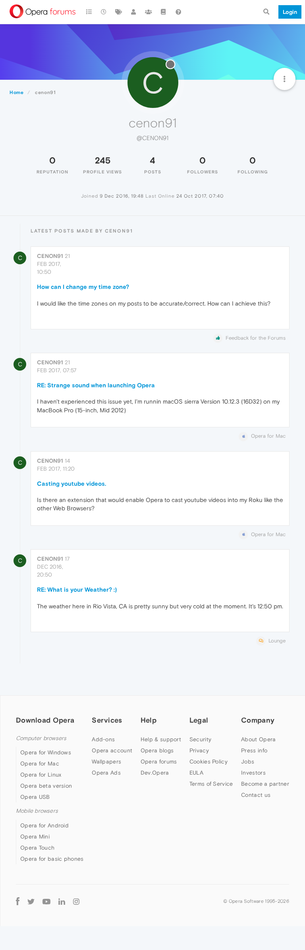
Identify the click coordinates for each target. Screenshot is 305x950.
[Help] (178, 12)
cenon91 (50, 256)
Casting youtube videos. (71, 483)
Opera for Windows (45, 752)
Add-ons (103, 739)
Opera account (112, 750)
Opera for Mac (39, 763)
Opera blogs (157, 750)
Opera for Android (44, 825)
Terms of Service (211, 784)
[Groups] (148, 12)
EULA (196, 772)
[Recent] (104, 12)
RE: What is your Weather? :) (77, 589)
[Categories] (89, 12)
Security (200, 739)
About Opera (258, 739)
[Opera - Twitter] (31, 901)
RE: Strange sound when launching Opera (96, 385)
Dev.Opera (155, 772)
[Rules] (163, 12)
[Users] (133, 12)
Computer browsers (41, 738)
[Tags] (118, 12)
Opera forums (159, 761)
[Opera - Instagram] (76, 901)
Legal (198, 720)
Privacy (199, 750)
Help (148, 720)
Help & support (161, 739)
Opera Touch (37, 847)
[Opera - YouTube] (46, 901)
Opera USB (35, 797)
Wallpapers (106, 761)
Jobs (247, 761)
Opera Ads (106, 772)
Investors (253, 772)
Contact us (255, 795)
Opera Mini (35, 836)
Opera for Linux (41, 774)
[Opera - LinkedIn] (61, 901)
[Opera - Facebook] (17, 901)
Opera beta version (46, 786)
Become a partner (265, 784)
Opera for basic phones (52, 859)
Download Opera (45, 720)
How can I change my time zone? (83, 286)
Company (257, 720)
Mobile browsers (37, 811)
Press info (254, 750)
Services (107, 720)
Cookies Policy (208, 761)
